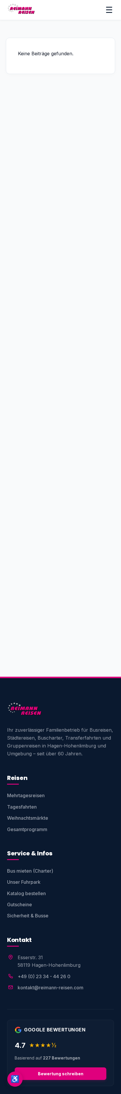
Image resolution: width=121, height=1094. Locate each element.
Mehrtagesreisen (26, 795)
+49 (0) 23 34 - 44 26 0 (44, 976)
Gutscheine (19, 904)
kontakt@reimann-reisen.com (50, 987)
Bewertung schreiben (60, 1073)
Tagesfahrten (22, 807)
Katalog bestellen (26, 893)
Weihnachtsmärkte (27, 818)
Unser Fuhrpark (24, 882)
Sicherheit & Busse (27, 916)
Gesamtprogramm (27, 829)
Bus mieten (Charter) (30, 871)
